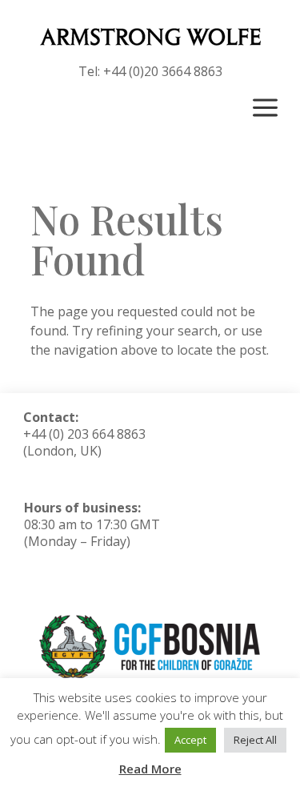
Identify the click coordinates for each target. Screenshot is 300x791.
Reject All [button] (255, 740)
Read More (150, 769)
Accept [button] (190, 740)
